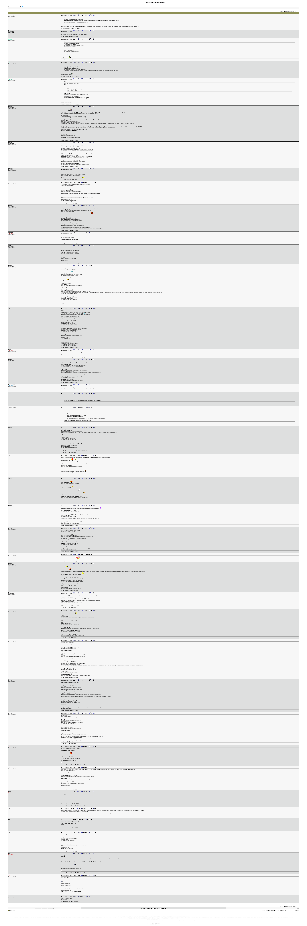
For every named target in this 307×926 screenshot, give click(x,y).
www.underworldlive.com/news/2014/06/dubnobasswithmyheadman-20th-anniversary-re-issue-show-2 (79, 113)
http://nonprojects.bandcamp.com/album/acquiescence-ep (71, 335)
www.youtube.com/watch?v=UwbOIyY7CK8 (69, 326)
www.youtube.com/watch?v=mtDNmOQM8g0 (69, 838)
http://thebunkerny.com (104, 207)
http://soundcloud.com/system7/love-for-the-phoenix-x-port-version (73, 849)
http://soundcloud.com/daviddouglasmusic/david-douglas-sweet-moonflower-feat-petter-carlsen (78, 153)
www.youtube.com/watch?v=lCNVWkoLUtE (68, 723)
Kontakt (148, 913)
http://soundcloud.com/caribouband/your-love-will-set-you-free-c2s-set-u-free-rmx (75, 314)
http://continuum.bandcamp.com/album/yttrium (69, 121)
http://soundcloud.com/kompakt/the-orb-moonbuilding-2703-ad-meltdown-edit (78, 598)
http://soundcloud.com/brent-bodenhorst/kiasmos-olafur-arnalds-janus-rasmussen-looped (77, 197)
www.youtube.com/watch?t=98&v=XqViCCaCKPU (70, 511)
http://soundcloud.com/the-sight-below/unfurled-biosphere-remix (72, 201)
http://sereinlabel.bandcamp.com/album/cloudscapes (70, 631)
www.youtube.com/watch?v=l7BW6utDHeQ (68, 549)
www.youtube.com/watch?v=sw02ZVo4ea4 (68, 701)
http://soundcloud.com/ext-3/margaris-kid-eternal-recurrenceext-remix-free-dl (74, 497)
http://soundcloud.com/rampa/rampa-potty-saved (70, 483)
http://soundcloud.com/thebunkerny (67, 211)
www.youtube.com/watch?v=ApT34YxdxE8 (68, 516)
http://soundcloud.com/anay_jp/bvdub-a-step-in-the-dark (71, 605)
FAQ (156, 3)
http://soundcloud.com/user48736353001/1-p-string (73, 449)
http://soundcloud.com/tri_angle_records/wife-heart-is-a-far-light (78, 89)
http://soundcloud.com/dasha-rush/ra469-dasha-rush (70, 634)
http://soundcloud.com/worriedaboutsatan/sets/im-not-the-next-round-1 (74, 463)
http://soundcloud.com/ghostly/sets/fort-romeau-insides (71, 494)
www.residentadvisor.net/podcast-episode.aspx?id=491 (71, 720)
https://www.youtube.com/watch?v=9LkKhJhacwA (70, 255)
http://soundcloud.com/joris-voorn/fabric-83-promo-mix (70, 664)
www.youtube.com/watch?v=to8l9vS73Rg (68, 269)
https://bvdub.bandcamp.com (66, 708)
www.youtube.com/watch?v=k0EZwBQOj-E (68, 669)
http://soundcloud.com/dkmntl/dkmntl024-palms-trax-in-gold (71, 585)
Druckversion (12, 910)
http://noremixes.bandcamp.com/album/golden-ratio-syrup (71, 473)
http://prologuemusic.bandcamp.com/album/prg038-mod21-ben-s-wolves (74, 370)
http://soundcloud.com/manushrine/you (68, 135)
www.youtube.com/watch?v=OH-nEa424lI (68, 218)
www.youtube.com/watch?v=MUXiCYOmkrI (68, 125)
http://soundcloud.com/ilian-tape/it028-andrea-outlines (71, 687)
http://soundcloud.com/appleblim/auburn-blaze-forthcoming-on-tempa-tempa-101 (75, 675)
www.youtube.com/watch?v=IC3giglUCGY (68, 320)
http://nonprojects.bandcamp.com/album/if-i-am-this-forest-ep (72, 380)
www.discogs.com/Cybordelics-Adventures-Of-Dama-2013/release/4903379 (74, 811)
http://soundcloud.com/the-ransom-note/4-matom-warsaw (74, 215)
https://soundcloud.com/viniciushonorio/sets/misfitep (101, 813)
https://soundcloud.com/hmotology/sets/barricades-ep (70, 500)
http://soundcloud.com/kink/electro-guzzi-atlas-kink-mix (71, 620)
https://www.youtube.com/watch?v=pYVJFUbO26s (70, 253)
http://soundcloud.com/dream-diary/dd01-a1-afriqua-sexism (71, 285)
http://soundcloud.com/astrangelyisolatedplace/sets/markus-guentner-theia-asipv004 (76, 779)
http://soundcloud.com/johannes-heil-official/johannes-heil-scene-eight (73, 845)
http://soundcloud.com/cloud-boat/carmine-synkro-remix (74, 48)
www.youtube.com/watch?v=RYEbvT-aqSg (74, 443)
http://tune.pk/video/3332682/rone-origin (68, 258)
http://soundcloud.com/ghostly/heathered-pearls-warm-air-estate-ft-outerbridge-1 (75, 654)
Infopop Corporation (156, 923)
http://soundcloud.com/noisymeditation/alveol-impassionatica (72, 281)
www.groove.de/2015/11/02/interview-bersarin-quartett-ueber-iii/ (72, 783)
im (163, 3)
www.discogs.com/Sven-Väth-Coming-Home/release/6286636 (72, 366)
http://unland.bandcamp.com (66, 442)
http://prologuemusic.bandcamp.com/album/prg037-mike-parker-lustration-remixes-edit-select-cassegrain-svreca (81, 372)
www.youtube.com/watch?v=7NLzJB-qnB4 (85, 149)
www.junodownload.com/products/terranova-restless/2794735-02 (73, 578)
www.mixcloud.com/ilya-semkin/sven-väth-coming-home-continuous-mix (74, 365)
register (150, 3)
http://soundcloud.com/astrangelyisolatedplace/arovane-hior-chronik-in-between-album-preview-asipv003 (80, 628)
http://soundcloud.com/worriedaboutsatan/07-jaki (70, 461)
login (148, 3)
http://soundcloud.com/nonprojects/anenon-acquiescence (71, 333)
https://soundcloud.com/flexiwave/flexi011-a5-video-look (71, 868)
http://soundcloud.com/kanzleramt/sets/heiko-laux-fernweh (71, 220)
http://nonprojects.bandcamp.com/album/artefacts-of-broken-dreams (73, 376)
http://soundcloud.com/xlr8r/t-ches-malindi (71, 51)
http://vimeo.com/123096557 (66, 487)
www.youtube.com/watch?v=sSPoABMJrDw (69, 299)
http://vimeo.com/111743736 (66, 261)
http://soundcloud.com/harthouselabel (68, 770)
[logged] (78, 28)
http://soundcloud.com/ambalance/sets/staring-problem (71, 191)
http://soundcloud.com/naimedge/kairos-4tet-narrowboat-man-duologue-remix (75, 164)
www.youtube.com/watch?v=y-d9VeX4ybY (80, 157)
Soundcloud (63, 241)
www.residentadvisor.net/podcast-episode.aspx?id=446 (71, 329)
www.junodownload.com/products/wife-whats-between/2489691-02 (76, 94)
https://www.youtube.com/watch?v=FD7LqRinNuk (70, 803)
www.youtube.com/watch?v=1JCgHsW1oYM (69, 296)
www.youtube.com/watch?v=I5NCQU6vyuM (69, 324)
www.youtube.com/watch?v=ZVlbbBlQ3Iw (135, 126)
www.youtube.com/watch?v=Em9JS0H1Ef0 (85, 150)
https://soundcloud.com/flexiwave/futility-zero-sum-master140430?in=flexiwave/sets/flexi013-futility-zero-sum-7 (81, 861)
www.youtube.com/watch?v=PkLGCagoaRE (84, 156)
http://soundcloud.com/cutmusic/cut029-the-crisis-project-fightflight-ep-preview (75, 435)
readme (158, 913)
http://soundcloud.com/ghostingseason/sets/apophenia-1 (71, 466)
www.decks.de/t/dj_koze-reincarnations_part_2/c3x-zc (70, 146)
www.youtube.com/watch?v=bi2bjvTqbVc (68, 651)
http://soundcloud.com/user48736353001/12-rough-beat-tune (79, 450)
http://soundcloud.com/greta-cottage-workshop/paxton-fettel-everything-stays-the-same (77, 536)
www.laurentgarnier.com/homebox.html (138, 571)
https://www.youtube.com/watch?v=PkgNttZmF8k (70, 827)
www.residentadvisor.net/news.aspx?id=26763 (69, 131)
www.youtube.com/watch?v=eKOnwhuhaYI (69, 345)
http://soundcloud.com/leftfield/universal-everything (73, 602)
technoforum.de (153, 913)
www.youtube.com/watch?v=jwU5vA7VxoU (68, 648)
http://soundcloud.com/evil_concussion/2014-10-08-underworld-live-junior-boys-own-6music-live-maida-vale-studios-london (83, 117)
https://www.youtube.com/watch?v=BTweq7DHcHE (70, 825)
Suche (154, 3)
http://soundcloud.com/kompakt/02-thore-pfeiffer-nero (70, 223)
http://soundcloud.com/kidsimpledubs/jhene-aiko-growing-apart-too (73, 161)
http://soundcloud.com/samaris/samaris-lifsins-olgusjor (74, 45)
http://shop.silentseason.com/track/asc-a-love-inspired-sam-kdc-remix (76, 645)
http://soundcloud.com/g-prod (72, 275)
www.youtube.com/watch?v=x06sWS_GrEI (68, 318)
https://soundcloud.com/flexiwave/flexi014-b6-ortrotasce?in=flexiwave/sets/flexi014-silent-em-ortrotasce (79, 859)
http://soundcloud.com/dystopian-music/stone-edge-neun (71, 588)
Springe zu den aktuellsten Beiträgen (15, 6)
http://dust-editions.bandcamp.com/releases (69, 447)
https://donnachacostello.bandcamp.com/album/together (71, 740)
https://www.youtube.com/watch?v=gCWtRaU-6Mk (70, 250)
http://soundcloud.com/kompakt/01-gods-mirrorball (70, 624)
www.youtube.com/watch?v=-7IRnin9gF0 (68, 544)
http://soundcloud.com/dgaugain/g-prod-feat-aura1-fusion (71, 274)
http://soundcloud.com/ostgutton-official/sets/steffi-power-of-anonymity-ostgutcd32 (76, 291)
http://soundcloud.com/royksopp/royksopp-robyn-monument (75, 69)
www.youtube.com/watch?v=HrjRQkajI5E (68, 840)
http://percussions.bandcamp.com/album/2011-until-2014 (71, 431)
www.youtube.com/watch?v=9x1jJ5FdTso (68, 331)
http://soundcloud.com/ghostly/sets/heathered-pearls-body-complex (73, 656)
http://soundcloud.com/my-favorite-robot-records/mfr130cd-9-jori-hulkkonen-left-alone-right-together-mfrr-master (81, 694)
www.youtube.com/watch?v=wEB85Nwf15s (68, 781)
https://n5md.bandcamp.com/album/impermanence (70, 731)
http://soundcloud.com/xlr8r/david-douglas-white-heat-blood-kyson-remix (74, 138)
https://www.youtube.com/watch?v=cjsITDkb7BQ (69, 172)
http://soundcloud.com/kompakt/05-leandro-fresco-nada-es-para (72, 225)
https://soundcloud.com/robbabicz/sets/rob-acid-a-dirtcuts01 (72, 888)
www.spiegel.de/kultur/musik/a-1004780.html (69, 293)
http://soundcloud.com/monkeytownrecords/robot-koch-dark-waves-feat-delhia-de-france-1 (77, 776)
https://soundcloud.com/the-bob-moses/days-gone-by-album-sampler (73, 734)
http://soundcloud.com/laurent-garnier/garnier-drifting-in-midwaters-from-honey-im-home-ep (77, 532)
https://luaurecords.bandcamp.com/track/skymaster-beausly (72, 717)
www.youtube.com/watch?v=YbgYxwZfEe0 (68, 439)
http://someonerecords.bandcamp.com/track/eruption (70, 523)
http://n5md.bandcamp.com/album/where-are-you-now (71, 728)
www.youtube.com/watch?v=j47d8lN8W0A (68, 661)
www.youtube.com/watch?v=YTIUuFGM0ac (69, 575)
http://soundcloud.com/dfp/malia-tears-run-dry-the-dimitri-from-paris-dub (77, 98)
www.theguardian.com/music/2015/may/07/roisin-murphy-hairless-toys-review (75, 514)
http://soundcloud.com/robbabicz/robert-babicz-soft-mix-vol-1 (72, 302)
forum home (160, 3)
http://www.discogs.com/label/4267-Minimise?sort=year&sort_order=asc (74, 756)
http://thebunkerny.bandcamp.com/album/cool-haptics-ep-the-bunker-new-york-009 (76, 210)
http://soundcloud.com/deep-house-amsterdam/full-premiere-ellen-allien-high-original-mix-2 (77, 617)
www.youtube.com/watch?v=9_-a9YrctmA (70, 773)
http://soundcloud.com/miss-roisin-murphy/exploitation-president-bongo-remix (75, 738)
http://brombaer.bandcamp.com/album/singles (69, 672)
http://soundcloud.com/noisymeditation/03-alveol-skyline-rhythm (72, 339)
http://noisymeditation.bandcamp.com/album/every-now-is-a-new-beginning (74, 340)
